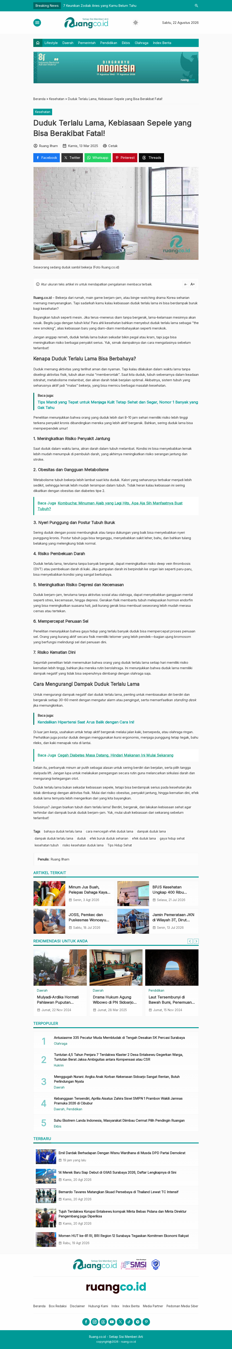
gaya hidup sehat (172, 838)
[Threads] (103, 1322)
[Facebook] (86, 1322)
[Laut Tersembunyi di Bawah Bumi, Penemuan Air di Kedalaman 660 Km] (171, 967)
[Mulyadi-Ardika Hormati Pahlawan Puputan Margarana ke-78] (60, 967)
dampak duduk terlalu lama (54, 838)
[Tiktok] (129, 1322)
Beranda (39, 1306)
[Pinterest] (146, 1322)
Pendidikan (108, 43)
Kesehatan (42, 112)
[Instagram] (94, 1322)
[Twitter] (120, 1322)
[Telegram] (137, 1322)
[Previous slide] (190, 941)
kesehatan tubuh (47, 845)
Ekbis (126, 43)
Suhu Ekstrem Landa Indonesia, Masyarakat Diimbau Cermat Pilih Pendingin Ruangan (119, 1120)
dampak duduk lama (151, 831)
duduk (81, 838)
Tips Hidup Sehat (119, 845)
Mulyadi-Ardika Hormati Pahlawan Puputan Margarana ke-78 (58, 1002)
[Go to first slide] (196, 941)
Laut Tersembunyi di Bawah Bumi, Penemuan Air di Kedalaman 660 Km (171, 1002)
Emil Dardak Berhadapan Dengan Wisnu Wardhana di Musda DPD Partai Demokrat (121, 1153)
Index (115, 1306)
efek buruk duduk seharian (109, 838)
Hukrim (59, 1065)
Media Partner (153, 1306)
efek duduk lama (144, 838)
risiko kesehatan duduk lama (83, 845)
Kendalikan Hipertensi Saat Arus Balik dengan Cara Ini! (86, 722)
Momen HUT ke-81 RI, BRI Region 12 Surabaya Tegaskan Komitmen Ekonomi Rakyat (123, 1236)
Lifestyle (51, 43)
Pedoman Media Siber (182, 1306)
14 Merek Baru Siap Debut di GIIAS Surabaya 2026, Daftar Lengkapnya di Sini (117, 1172)
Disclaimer (77, 1306)
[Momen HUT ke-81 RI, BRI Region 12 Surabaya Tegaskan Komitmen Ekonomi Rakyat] (46, 1239)
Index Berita (162, 43)
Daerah (68, 43)
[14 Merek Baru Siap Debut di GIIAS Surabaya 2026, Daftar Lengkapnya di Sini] (46, 1176)
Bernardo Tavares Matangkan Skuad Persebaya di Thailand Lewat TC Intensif (118, 1192)
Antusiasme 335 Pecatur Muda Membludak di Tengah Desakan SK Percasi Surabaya (119, 1037)
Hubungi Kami (98, 1306)
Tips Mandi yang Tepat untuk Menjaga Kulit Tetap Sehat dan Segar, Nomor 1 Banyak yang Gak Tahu (118, 405)
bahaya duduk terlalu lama (63, 831)
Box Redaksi (58, 1306)
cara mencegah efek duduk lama (109, 831)
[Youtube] (112, 1322)
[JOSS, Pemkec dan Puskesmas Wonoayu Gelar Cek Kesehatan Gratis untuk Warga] (49, 921)
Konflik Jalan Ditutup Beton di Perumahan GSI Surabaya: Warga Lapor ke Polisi (122, 5)
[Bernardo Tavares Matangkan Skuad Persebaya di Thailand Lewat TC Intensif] (46, 1195)
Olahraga (141, 43)
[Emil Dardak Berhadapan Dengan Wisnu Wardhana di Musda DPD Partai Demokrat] (46, 1156)
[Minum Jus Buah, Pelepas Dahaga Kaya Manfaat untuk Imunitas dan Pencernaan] (49, 893)
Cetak (113, 146)
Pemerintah (87, 43)
